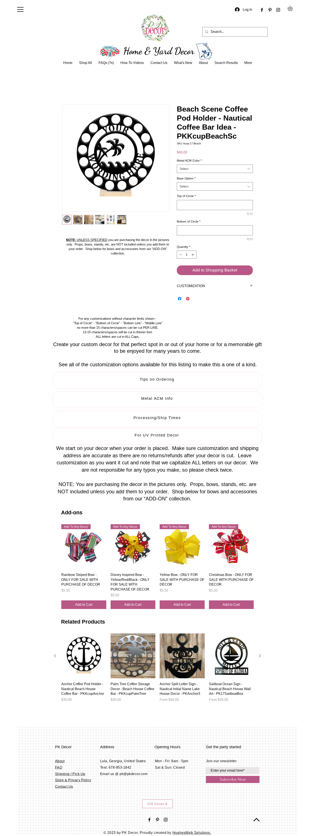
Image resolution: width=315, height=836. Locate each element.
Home (66, 89)
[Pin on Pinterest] (187, 299)
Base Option (186, 178)
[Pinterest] (270, 9)
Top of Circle (186, 196)
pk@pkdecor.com (133, 774)
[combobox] (215, 169)
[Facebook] (261, 9)
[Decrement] (180, 255)
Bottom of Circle (188, 221)
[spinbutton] (186, 255)
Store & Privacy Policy (73, 780)
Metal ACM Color (189, 161)
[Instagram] (278, 9)
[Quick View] (83, 656)
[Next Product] (259, 546)
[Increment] (193, 255)
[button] (20, 9)
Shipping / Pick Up (70, 774)
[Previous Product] (55, 546)
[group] (157, 566)
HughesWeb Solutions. (191, 833)
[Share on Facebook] (179, 299)
